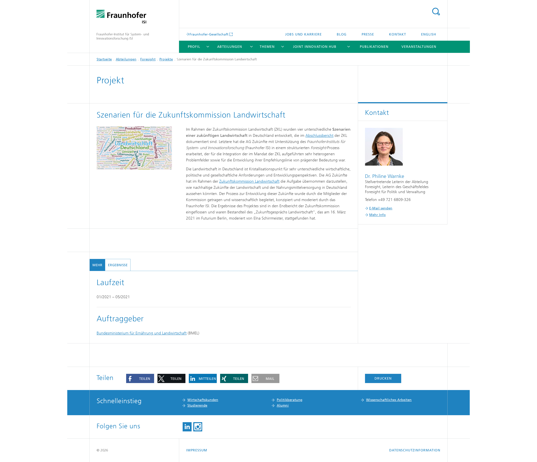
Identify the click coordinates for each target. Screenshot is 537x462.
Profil (194, 47)
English (428, 34)
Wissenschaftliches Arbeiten (389, 400)
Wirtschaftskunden (202, 400)
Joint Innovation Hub (314, 47)
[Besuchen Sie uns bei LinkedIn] (187, 426)
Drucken (383, 378)
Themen (267, 47)
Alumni (283, 405)
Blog (342, 34)
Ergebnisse (118, 265)
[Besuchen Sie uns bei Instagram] (197, 426)
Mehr (97, 265)
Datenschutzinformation (414, 450)
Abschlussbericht (319, 135)
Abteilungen (229, 47)
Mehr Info (377, 215)
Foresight (148, 59)
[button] (140, 378)
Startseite (104, 59)
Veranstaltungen (418, 47)
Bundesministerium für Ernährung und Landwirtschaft (142, 333)
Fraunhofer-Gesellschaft (209, 34)
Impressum (196, 450)
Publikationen (374, 47)
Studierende (197, 405)
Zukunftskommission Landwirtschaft (249, 181)
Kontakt (397, 34)
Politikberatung (289, 400)
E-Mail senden (380, 208)
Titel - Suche (435, 11)
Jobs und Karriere (303, 34)
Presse (368, 34)
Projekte (166, 59)
